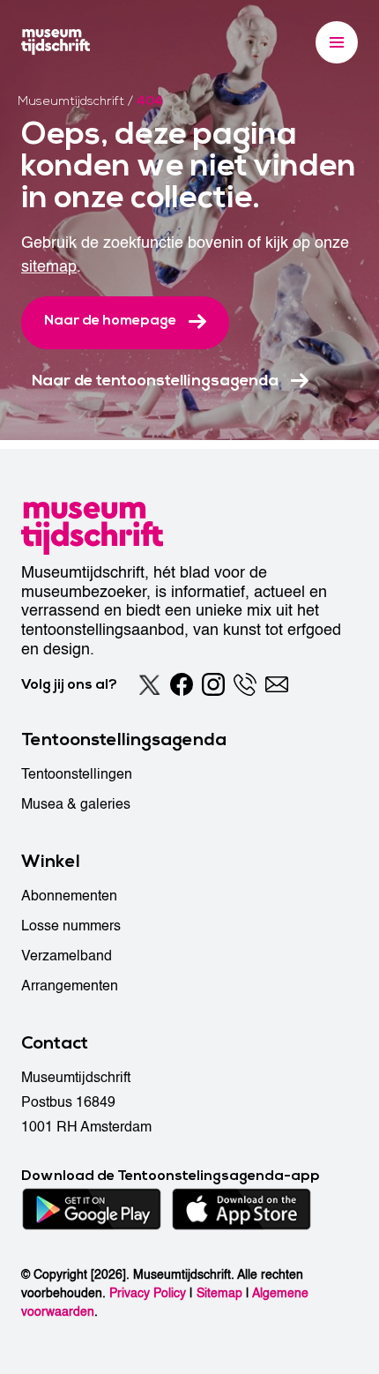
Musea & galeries (75, 804)
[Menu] (337, 42)
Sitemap (219, 1293)
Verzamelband (66, 956)
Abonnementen (69, 896)
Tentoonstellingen (76, 774)
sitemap (49, 267)
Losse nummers (71, 926)
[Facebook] (181, 684)
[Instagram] (213, 684)
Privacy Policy (147, 1293)
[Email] (276, 684)
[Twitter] (149, 684)
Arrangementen (69, 985)
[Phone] (245, 684)
